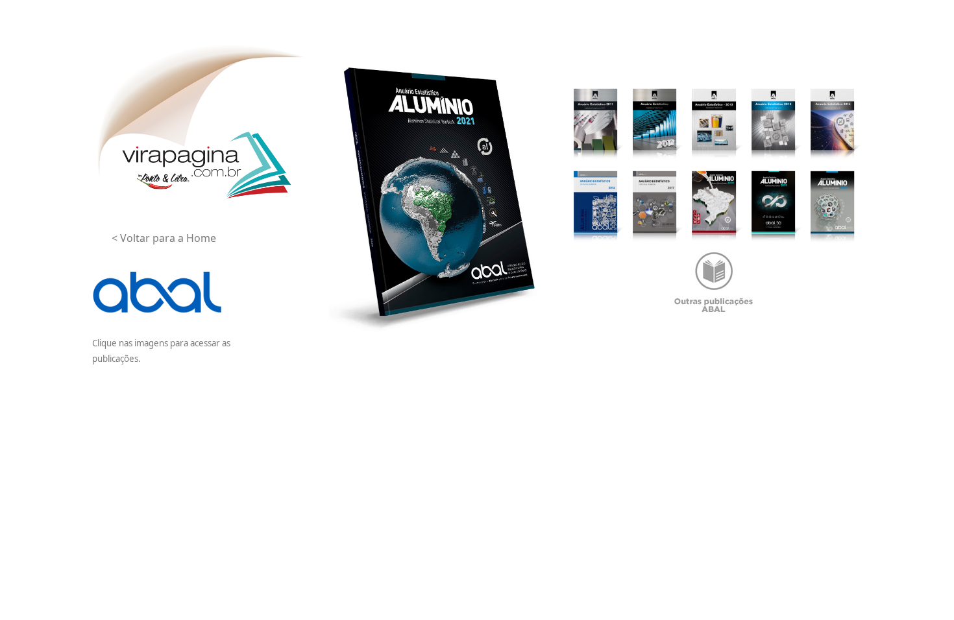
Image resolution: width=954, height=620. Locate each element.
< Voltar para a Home (164, 238)
